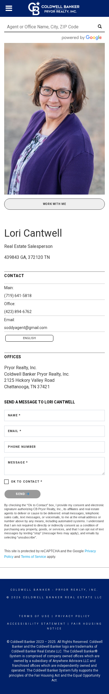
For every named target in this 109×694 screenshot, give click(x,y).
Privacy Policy (72, 616)
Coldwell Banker (31, 589)
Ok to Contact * (27, 481)
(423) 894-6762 (18, 311)
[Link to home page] (54, 8)
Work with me (54, 204)
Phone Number (22, 447)
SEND (21, 494)
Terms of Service (33, 557)
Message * (18, 462)
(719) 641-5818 (18, 295)
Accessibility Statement (36, 623)
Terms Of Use (34, 616)
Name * (14, 415)
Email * (15, 431)
